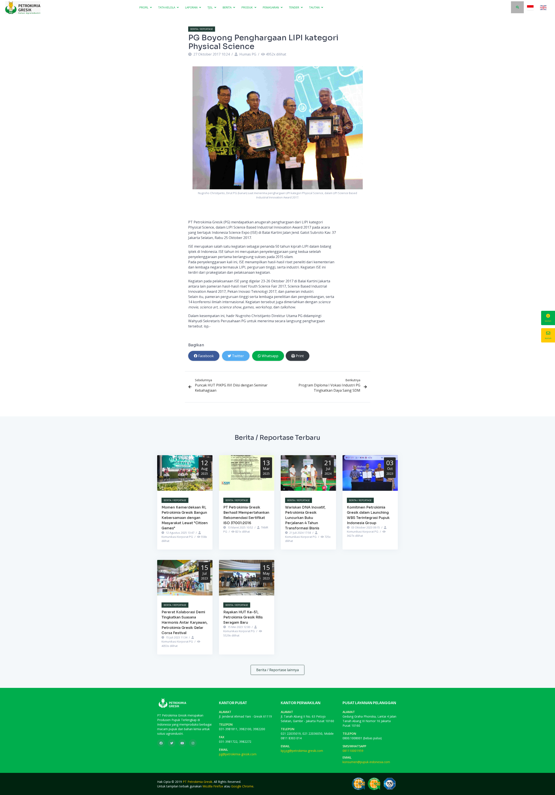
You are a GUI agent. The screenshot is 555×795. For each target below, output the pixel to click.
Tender (294, 7)
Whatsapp (270, 355)
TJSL (210, 7)
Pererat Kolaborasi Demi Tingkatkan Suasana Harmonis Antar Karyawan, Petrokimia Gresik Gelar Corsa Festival (184, 622)
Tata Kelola (167, 7)
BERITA (227, 7)
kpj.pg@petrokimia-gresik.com (302, 751)
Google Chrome (242, 786)
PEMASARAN (271, 7)
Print (300, 355)
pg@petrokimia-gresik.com (237, 754)
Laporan (191, 7)
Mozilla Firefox (212, 786)
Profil (144, 7)
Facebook (206, 355)
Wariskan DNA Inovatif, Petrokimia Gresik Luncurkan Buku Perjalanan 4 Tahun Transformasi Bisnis (305, 517)
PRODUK (247, 7)
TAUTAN (314, 7)
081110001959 (353, 751)
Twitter (238, 355)
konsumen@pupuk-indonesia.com (366, 762)
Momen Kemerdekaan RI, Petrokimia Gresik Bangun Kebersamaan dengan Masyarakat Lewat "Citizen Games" (185, 517)
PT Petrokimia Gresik (197, 782)
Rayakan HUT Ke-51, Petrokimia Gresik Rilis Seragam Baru (243, 617)
